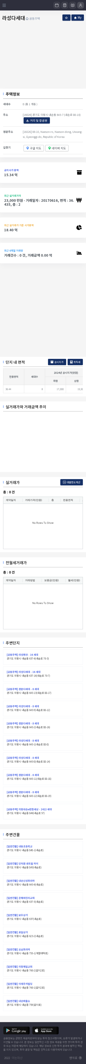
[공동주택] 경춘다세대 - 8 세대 (23, 689)
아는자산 (17, 1058)
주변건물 (13, 834)
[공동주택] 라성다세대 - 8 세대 (23, 706)
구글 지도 (35, 148)
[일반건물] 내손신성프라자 (21, 880)
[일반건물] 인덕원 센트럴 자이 (22, 863)
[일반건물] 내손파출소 (18, 1001)
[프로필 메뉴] (80, 5)
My (79, 17)
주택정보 (13, 94)
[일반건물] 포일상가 (17, 932)
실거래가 (13, 482)
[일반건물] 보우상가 (17, 915)
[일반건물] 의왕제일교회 (19, 966)
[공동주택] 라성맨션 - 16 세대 (22, 654)
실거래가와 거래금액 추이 (26, 406)
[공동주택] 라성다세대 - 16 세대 (23, 672)
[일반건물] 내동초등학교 (19, 846)
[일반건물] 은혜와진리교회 (21, 898)
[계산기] (64, 5)
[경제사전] (72, 5)
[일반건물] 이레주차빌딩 (19, 983)
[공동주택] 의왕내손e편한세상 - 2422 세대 (29, 809)
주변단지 (13, 642)
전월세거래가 (16, 562)
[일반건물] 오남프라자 (18, 949)
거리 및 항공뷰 (38, 120)
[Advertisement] (43, 310)
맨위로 (73, 1058)
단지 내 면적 (15, 362)
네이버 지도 (59, 148)
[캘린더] (56, 5)
